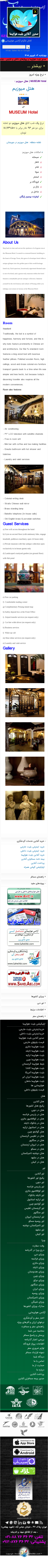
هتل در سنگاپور (36, 1140)
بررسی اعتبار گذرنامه (34, 1339)
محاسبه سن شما (36, 1331)
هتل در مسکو (37, 1149)
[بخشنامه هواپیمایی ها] (24, 905)
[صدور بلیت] (24, 926)
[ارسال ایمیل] (36, 1522)
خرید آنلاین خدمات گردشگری (30, 841)
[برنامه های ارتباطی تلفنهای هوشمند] (28, 1522)
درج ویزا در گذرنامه (34, 1250)
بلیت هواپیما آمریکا (34, 1072)
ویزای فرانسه (37, 1259)
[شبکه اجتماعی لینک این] (19, 1522)
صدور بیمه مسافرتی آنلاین (31, 1378)
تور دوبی (40, 1182)
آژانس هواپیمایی (36, 1312)
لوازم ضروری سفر (35, 1348)
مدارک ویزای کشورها (33, 1306)
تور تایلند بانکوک (36, 1195)
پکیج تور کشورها (36, 1178)
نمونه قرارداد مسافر (35, 1352)
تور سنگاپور (38, 1212)
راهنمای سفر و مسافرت (32, 1326)
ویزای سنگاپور (37, 1284)
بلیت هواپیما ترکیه (35, 1055)
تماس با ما (39, 1361)
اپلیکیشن (40, 1024)
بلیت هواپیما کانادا (35, 1068)
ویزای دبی (39, 1254)
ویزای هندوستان (36, 1272)
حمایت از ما (38, 1365)
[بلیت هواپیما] (24, 946)
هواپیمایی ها (37, 1085)
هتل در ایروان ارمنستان (32, 1144)
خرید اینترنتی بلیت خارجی (32, 847)
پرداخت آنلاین (37, 863)
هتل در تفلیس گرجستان (32, 1136)
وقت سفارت (38, 1246)
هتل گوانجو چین (36, 1132)
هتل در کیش (37, 1162)
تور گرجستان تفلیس (34, 1208)
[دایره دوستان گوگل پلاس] (15, 1522)
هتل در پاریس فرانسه (33, 1114)
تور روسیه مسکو (36, 1221)
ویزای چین (38, 1276)
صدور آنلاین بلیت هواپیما (31, 1038)
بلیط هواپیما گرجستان (33, 1064)
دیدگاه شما (38, 1357)
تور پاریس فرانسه (35, 1186)
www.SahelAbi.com (31, 1553)
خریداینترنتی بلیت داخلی (32, 1033)
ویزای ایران (38, 1289)
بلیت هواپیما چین (35, 1059)
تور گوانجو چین (36, 1204)
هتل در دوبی (37, 1110)
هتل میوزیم (23, 88)
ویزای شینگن (37, 1302)
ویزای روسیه (38, 1293)
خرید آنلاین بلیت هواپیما (32, 855)
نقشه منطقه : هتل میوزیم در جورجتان (24, 142)
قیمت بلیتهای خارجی (33, 1042)
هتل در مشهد (37, 1157)
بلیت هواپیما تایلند (35, 1051)
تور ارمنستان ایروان (34, 1217)
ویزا (43, 1240)
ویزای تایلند (38, 1267)
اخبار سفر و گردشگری (33, 1318)
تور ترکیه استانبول (35, 1199)
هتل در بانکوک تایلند (34, 1123)
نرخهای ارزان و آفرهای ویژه (30, 1322)
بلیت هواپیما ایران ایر (33, 1077)
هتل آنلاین (38, 1101)
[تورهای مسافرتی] (24, 987)
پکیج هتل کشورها (35, 1106)
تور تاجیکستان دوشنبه (33, 1225)
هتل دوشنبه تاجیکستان (32, 1153)
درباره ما (40, 1370)
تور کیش (39, 1234)
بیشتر (35, 66)
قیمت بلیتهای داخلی (34, 1090)
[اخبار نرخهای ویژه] (41, 1522)
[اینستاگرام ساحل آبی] (24, 1522)
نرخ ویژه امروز (36, 75)
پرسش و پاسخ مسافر (33, 1335)
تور (43, 1168)
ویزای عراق (38, 1280)
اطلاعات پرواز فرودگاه (33, 1344)
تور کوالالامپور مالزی (34, 1191)
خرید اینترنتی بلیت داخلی (32, 851)
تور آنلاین (39, 1173)
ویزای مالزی (38, 1263)
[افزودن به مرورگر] (32, 1522)
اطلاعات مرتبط (37, 1009)
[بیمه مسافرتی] (24, 967)
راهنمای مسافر (37, 877)
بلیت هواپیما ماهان (34, 1081)
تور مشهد (39, 1230)
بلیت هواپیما (29, 1024)
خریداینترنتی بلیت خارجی (31, 1029)
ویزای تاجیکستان (35, 1297)
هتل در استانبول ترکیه (33, 1127)
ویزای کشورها (37, 996)
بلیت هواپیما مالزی (34, 1046)
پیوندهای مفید (37, 883)
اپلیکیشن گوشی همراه (34, 867)
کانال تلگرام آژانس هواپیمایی (18, 41)
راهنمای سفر (38, 1016)
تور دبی (40, 1003)
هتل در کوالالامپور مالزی (32, 1119)
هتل (43, 1096)
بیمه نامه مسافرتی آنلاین (32, 859)
